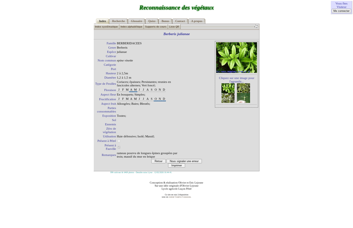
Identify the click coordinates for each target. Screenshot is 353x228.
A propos (196, 21)
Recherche (118, 21)
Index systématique (106, 26)
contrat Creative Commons (180, 197)
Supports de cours (155, 26)
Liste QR (174, 26)
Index (102, 21)
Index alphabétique (131, 26)
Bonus (165, 21)
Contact (180, 21)
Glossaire (136, 21)
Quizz (151, 21)
